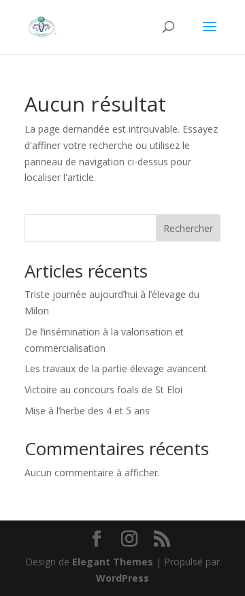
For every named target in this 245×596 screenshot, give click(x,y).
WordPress (122, 578)
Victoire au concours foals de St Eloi (103, 389)
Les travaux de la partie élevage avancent (115, 368)
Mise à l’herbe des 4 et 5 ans (87, 410)
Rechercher (188, 228)
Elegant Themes (112, 561)
